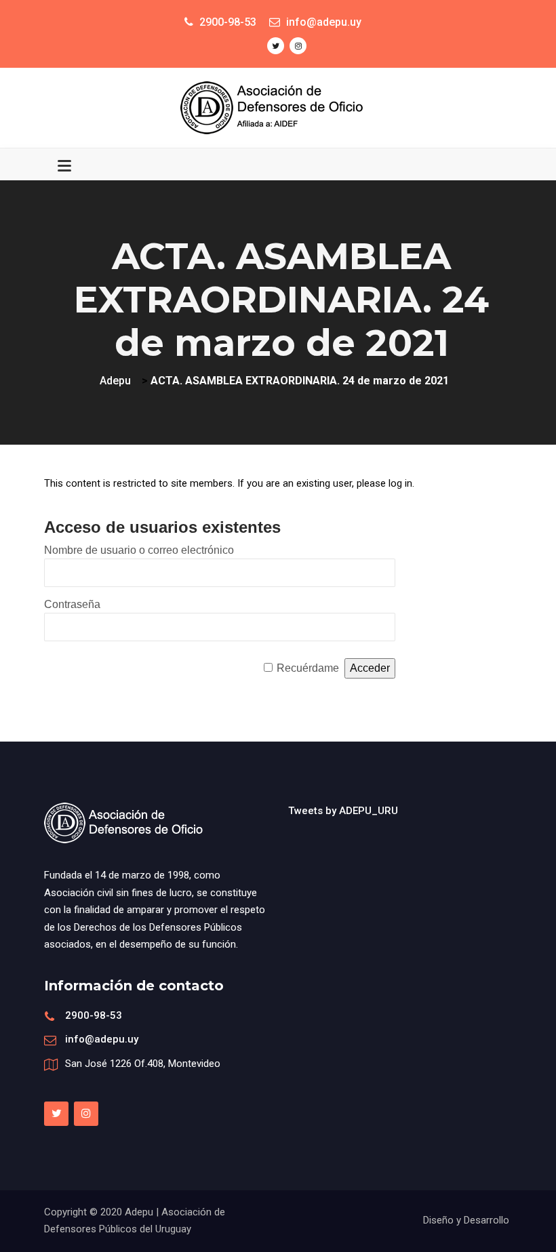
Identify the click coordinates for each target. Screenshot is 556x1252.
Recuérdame (308, 668)
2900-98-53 (93, 1015)
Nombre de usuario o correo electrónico (139, 550)
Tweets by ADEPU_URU (343, 811)
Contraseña (72, 604)
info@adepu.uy (101, 1039)
